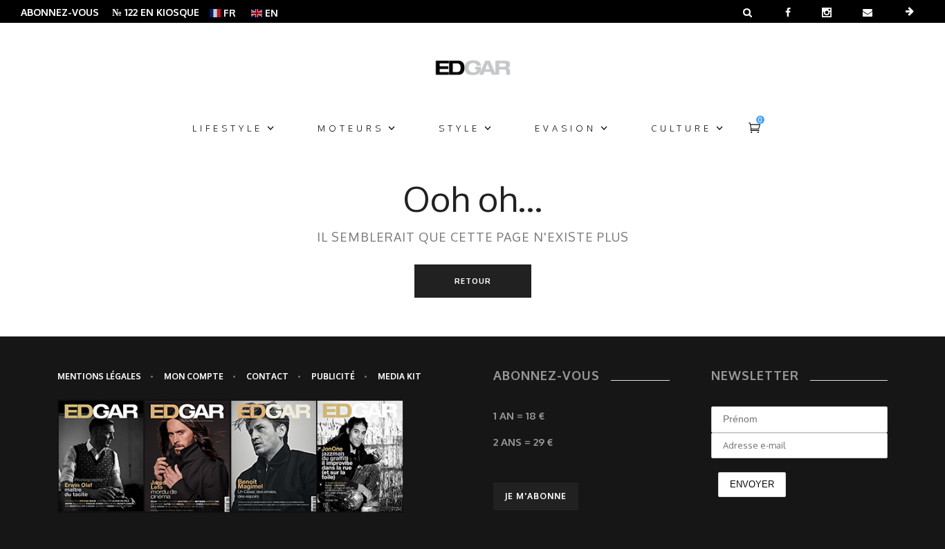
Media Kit (399, 376)
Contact (267, 376)
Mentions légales (99, 376)
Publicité (333, 376)
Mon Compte (193, 376)
